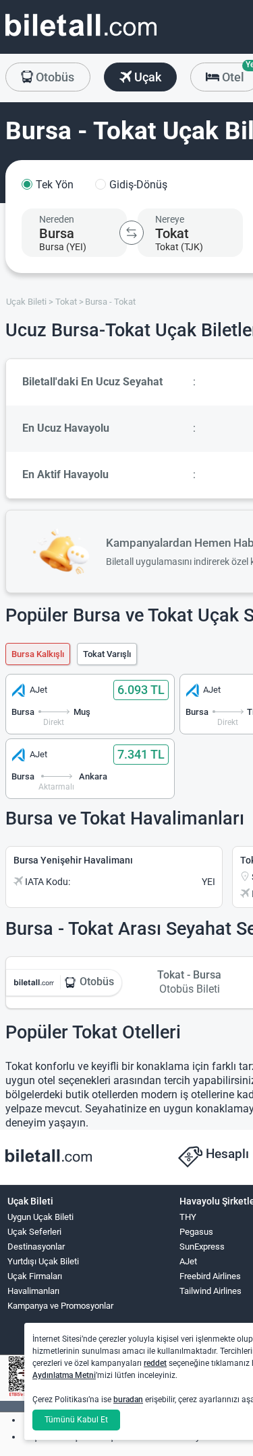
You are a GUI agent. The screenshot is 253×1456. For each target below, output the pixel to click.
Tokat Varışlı (107, 654)
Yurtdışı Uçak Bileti (43, 1261)
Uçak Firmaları (34, 1276)
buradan (128, 1399)
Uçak (146, 77)
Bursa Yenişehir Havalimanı (73, 860)
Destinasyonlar (36, 1246)
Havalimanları (33, 1291)
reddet (155, 1363)
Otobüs (53, 77)
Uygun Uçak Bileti (40, 1217)
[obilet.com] (81, 37)
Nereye (169, 219)
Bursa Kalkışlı (37, 654)
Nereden (56, 219)
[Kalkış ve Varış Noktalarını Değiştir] (131, 233)
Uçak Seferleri (34, 1232)
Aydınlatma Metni (64, 1375)
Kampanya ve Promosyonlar (60, 1306)
